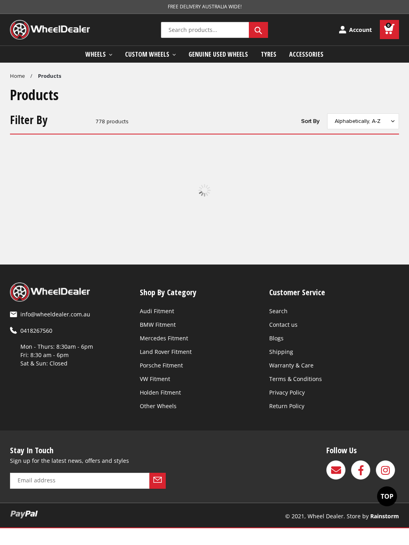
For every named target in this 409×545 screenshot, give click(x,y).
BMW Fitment (158, 324)
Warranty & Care (291, 365)
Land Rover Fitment (166, 351)
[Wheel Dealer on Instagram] (385, 470)
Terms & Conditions (295, 379)
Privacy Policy (287, 392)
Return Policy (286, 406)
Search (278, 311)
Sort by (310, 121)
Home (17, 75)
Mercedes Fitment (164, 338)
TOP (387, 496)
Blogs (276, 338)
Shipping (281, 351)
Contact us (283, 324)
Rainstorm (384, 516)
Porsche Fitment (161, 365)
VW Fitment (155, 379)
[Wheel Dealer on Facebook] (360, 470)
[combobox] (214, 30)
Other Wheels (158, 406)
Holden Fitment (160, 392)
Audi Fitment (157, 311)
